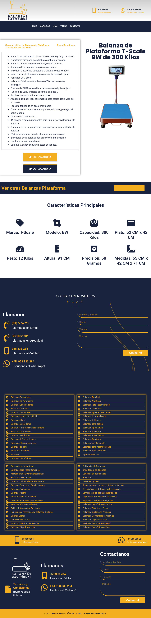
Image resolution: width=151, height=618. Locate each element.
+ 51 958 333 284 (134, 9)
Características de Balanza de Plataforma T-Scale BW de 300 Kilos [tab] (27, 46)
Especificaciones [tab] (66, 45)
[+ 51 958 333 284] (123, 10)
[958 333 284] (94, 10)
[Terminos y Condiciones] (8, 589)
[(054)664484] (6, 338)
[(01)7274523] (6, 325)
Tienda (63, 26)
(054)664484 (20, 336)
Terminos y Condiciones (21, 585)
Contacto (75, 26)
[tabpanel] (40, 101)
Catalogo (45, 26)
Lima (55, 26)
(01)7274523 (20, 323)
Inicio (34, 26)
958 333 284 (103, 9)
